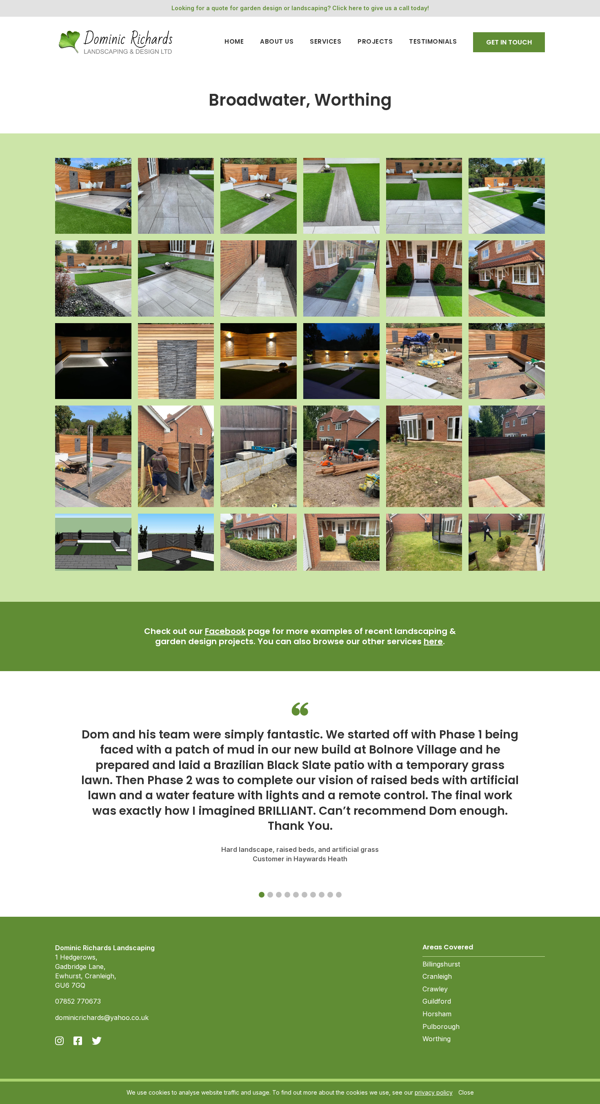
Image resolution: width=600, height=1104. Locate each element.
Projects (375, 42)
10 (339, 895)
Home (234, 42)
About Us (276, 42)
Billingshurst (441, 964)
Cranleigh (437, 976)
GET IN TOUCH (509, 42)
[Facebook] (77, 1040)
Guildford (436, 1001)
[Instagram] (59, 1040)
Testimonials (433, 42)
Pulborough (441, 1026)
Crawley (435, 989)
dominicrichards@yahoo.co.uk (102, 1017)
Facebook (225, 631)
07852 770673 (78, 1001)
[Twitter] (97, 1040)
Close (466, 1092)
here (433, 641)
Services (325, 42)
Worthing (436, 1039)
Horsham (436, 1014)
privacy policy (434, 1092)
